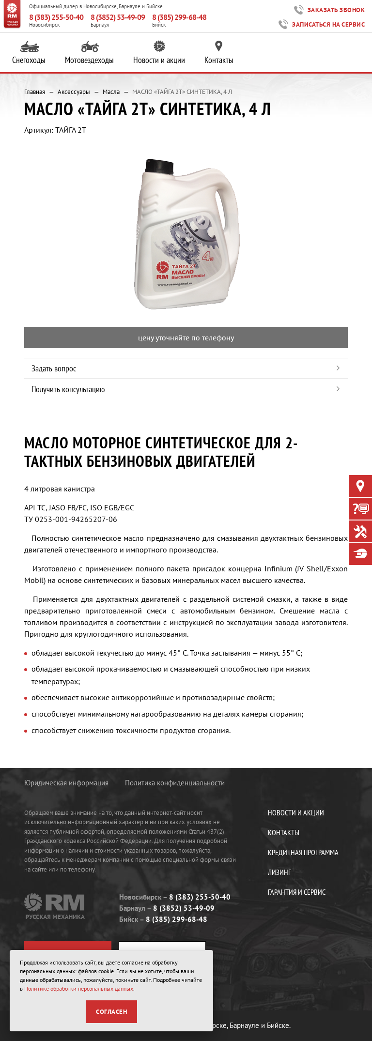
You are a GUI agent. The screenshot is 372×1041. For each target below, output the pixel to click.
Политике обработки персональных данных (78, 988)
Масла (111, 92)
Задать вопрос (53, 368)
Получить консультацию (68, 389)
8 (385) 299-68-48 (179, 17)
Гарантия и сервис (297, 892)
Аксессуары (74, 92)
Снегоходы (29, 59)
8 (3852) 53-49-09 (118, 17)
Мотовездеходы (89, 59)
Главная (34, 92)
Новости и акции (159, 59)
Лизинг (279, 872)
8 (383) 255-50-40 (56, 17)
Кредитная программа (303, 852)
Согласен (111, 1012)
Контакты (218, 59)
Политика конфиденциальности (175, 782)
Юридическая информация (66, 782)
